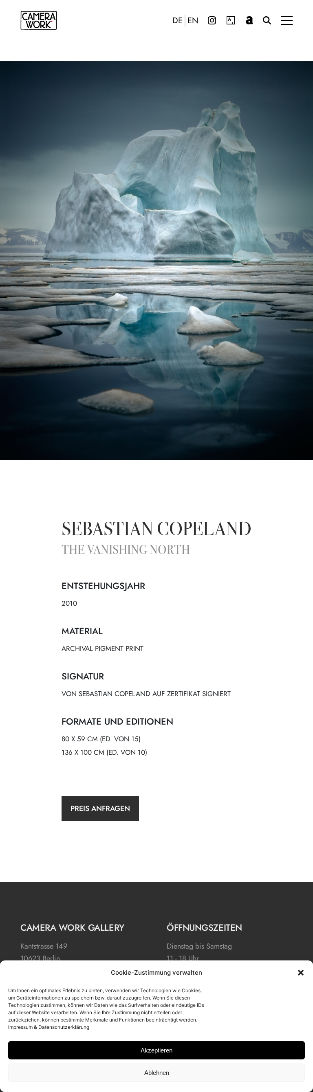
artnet (249, 20)
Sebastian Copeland (156, 530)
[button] (301, 973)
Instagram (212, 20)
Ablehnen (156, 1072)
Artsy (230, 20)
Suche (267, 20)
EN (192, 20)
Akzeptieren (156, 1050)
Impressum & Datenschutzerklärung (48, 1027)
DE (177, 20)
